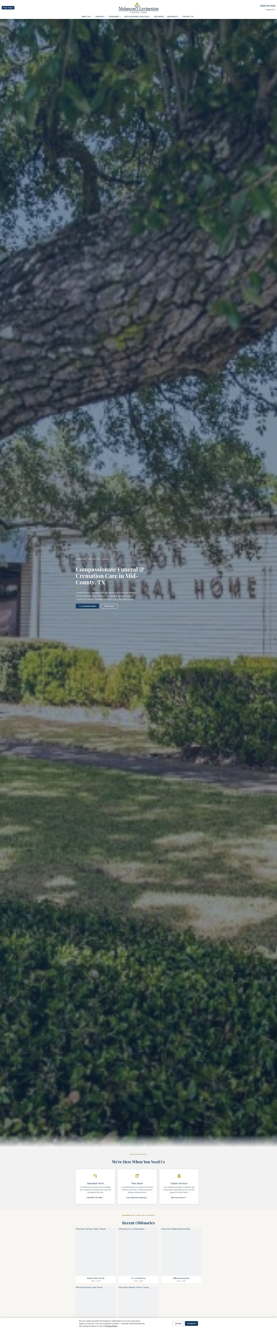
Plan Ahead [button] (114, 16)
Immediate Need (87, 606)
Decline (178, 1323)
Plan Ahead (109, 606)
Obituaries (159, 16)
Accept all (191, 1323)
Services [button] (99, 16)
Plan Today (8, 8)
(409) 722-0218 (267, 6)
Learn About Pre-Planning (137, 1197)
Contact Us (187, 16)
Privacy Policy (111, 1326)
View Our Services (179, 1197)
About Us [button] (86, 16)
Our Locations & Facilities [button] (136, 16)
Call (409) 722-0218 (95, 1197)
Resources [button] (172, 16)
